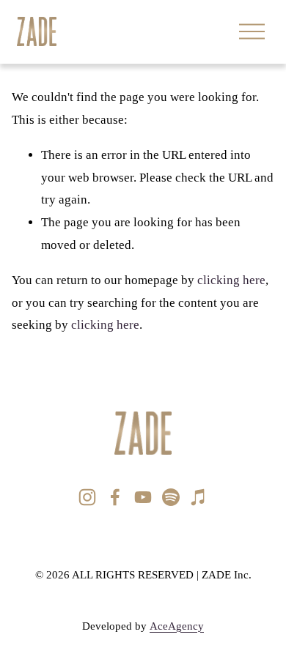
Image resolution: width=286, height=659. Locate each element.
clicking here (231, 280)
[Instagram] (87, 497)
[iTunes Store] (199, 497)
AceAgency (177, 626)
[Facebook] (115, 497)
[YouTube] (143, 497)
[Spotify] (171, 497)
